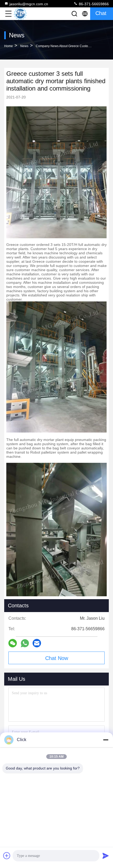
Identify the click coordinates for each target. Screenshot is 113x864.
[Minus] (105, 740)
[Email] (36, 643)
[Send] (105, 855)
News (24, 46)
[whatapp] (24, 643)
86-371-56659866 (93, 4)
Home (8, 46)
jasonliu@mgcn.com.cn (28, 4)
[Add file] (7, 855)
